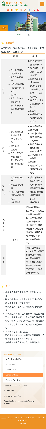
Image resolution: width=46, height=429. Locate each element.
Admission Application (12, 396)
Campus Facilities (13, 380)
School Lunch (11, 370)
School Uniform (12, 375)
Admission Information (12, 354)
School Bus (10, 364)
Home (19, 35)
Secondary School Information (15, 385)
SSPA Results (9, 391)
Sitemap (3, 418)
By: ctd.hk (23, 423)
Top (43, 426)
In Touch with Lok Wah (14, 359)
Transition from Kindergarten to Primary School (19, 402)
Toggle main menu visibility (42, 4)
